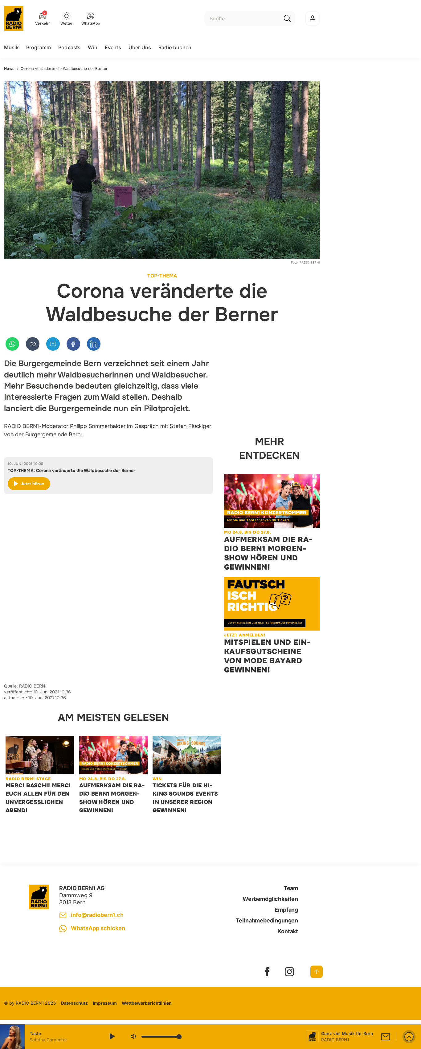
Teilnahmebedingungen (267, 920)
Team (291, 888)
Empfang (286, 909)
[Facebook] (73, 344)
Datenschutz (74, 1003)
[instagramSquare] (289, 972)
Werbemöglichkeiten (270, 899)
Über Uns (140, 47)
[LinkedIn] (93, 344)
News (9, 68)
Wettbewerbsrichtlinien (147, 1003)
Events (113, 47)
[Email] (53, 344)
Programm (38, 47)
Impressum (105, 1003)
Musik (11, 47)
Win (92, 47)
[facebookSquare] (267, 972)
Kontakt (287, 931)
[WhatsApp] (12, 344)
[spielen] (111, 1037)
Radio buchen (174, 47)
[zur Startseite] (13, 18)
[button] (90, 18)
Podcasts (69, 47)
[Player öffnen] (409, 1036)
